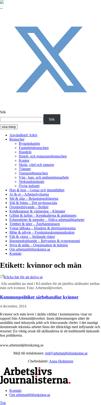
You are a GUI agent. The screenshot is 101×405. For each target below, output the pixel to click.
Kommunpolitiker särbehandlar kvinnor (39, 297)
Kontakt (15, 254)
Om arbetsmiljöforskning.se (29, 249)
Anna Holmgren (61, 361)
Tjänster (25, 169)
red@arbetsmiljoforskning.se (66, 353)
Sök (3, 112)
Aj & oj (29, 194)
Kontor (24, 160)
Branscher (16, 139)
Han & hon (36, 190)
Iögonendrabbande (44, 241)
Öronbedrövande (28, 207)
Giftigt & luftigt (42, 215)
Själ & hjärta (33, 203)
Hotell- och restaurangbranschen (43, 156)
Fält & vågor (32, 237)
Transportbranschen (33, 173)
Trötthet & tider (34, 224)
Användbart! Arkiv (23, 135)
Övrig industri (29, 186)
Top (3, 403)
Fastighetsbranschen (34, 148)
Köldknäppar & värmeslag (37, 211)
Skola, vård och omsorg (36, 165)
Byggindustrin (29, 143)
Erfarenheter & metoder (46, 220)
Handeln (25, 152)
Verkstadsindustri (31, 182)
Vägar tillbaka (42, 228)
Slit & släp (33, 199)
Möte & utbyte (41, 232)
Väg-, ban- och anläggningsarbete (44, 177)
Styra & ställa (38, 245)
